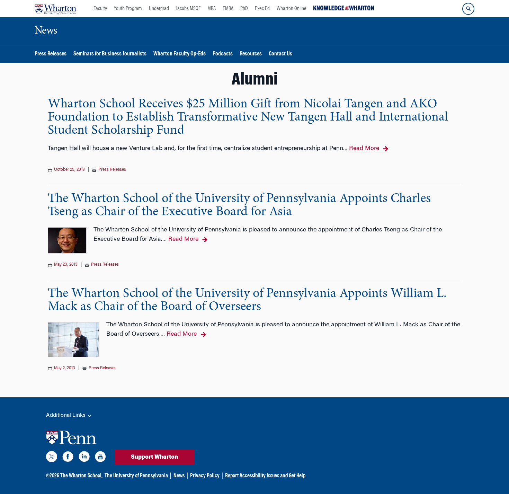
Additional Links (66, 415)
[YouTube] (100, 458)
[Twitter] (51, 458)
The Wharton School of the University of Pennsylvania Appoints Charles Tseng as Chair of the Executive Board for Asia (239, 205)
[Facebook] (67, 458)
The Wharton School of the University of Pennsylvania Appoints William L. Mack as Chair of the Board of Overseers (247, 300)
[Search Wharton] (468, 9)
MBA (211, 8)
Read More (364, 148)
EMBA (228, 8)
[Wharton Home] (55, 8)
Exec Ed (262, 8)
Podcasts (223, 54)
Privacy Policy (205, 476)
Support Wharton (154, 457)
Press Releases (50, 54)
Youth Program (128, 8)
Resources (251, 54)
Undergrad (159, 8)
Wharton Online (291, 8)
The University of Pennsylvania (136, 476)
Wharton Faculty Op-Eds (179, 54)
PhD (244, 8)
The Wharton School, (81, 476)
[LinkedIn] (84, 458)
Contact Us (280, 54)
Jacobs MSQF (188, 8)
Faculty (100, 8)
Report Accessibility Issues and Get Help (265, 476)
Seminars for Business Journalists (109, 54)
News (179, 476)
